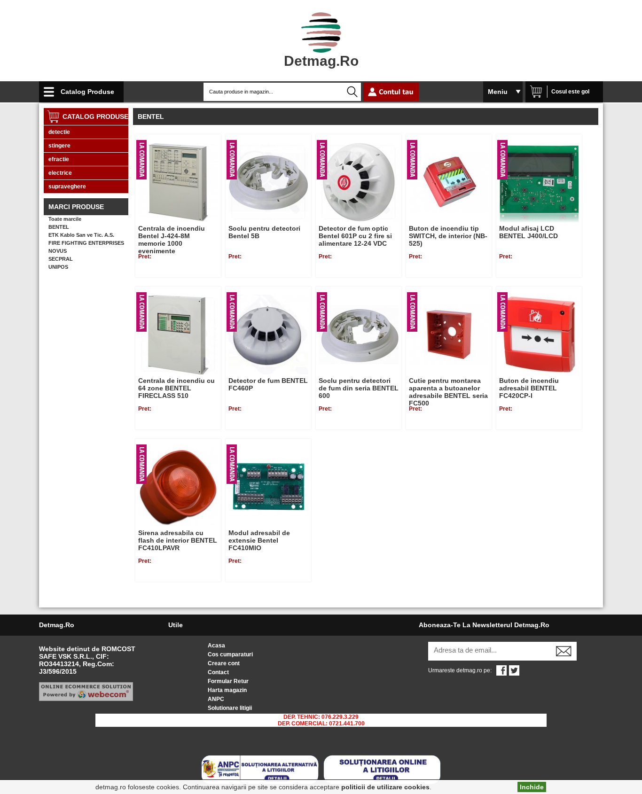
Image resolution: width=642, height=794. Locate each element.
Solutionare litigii (230, 708)
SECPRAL (60, 259)
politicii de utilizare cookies (385, 787)
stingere (59, 145)
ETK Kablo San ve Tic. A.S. (81, 235)
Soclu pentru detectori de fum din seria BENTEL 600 (359, 388)
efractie (58, 159)
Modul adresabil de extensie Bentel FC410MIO (259, 540)
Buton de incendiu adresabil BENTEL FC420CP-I (529, 388)
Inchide (532, 787)
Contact (218, 672)
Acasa (216, 645)
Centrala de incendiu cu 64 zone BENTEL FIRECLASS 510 (176, 388)
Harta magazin (227, 690)
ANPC (216, 699)
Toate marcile (64, 219)
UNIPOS (58, 267)
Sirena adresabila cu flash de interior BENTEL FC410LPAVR (177, 540)
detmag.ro (321, 61)
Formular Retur (228, 681)
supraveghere (67, 186)
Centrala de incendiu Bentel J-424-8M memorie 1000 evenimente (171, 240)
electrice (60, 173)
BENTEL (58, 227)
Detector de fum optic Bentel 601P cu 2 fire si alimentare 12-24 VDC (355, 236)
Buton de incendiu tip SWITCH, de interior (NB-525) (448, 236)
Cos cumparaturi (230, 654)
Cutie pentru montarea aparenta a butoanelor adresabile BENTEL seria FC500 (448, 392)
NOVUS (57, 251)
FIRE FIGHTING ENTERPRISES (86, 243)
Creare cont (224, 663)
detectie (59, 132)
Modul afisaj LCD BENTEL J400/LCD (528, 232)
